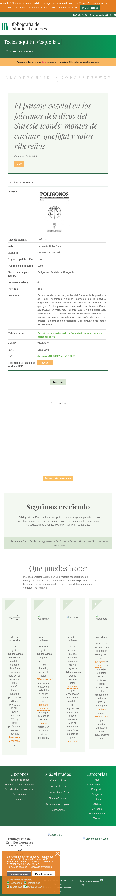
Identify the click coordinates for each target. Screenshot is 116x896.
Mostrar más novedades (58, 478)
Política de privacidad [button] (40, 867)
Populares (19, 799)
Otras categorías (96, 813)
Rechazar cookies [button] (19, 874)
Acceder (44, 362)
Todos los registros (19, 779)
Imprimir (58, 381)
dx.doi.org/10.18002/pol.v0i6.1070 (56, 356)
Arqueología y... (59, 786)
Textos (96, 818)
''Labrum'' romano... (59, 798)
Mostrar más (58, 810)
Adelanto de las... (59, 780)
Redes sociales (35, 887)
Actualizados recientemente (19, 789)
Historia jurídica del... (90, 421)
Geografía (96, 794)
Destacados (19, 794)
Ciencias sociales (96, 784)
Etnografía (96, 789)
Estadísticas (16, 887)
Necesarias (16, 883)
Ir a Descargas (90, 8)
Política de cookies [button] (17, 867)
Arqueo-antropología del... (59, 804)
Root (32, 427)
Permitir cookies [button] (43, 874)
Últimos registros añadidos (19, 784)
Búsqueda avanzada (19, 51)
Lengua (97, 804)
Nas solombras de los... (42, 453)
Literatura (97, 809)
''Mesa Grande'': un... (59, 792)
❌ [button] (57, 853)
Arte (97, 779)
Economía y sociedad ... (74, 453)
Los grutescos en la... (58, 421)
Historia (97, 799)
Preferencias (33, 883)
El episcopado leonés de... (26, 421)
